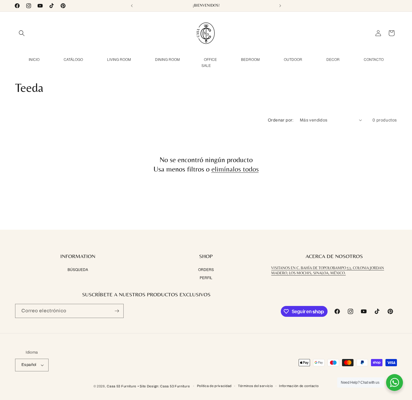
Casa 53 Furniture (121, 386)
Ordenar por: (281, 120)
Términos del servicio (255, 386)
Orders (206, 269)
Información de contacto (299, 386)
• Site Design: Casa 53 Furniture (164, 386)
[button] (21, 33)
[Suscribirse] (116, 311)
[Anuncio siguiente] (280, 5)
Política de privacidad (214, 386)
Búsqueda (78, 269)
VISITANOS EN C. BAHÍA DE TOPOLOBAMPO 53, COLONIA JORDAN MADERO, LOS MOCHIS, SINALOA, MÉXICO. (327, 271)
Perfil (206, 277)
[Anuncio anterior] (131, 5)
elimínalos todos (235, 169)
